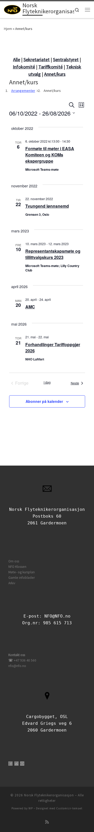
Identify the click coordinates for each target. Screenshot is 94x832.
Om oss (13, 561)
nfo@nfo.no (17, 666)
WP (30, 808)
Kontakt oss (16, 655)
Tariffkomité (50, 67)
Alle (16, 59)
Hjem (8, 28)
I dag (47, 382)
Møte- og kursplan (21, 572)
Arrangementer (23, 90)
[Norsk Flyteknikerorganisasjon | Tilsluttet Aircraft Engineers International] (12, 9)
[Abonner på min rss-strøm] (47, 822)
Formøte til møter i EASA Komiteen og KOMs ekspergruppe (49, 154)
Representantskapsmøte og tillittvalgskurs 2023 (52, 254)
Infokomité (24, 67)
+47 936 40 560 (25, 660)
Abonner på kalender (44, 401)
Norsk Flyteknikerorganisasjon (49, 795)
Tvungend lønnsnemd (47, 206)
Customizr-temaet (69, 808)
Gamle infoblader (21, 577)
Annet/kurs (55, 74)
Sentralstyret (66, 59)
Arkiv (11, 583)
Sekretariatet (37, 59)
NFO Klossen (17, 566)
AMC (30, 307)
